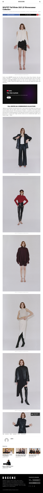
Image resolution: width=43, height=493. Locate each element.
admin (12, 438)
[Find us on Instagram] (32, 486)
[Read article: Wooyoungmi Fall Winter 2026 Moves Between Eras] (34, 451)
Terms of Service (12, 486)
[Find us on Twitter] (30, 486)
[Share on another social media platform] (39, 15)
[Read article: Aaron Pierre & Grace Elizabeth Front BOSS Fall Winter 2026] (21, 451)
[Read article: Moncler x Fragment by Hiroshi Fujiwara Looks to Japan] (8, 462)
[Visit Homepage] (21, 2)
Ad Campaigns (19, 452)
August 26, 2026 (5, 457)
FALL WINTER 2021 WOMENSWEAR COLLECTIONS (21, 106)
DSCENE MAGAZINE (6, 452)
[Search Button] (39, 1)
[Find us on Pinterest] (34, 486)
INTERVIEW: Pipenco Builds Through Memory (7, 455)
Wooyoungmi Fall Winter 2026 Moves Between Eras (34, 455)
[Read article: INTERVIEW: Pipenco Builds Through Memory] (8, 451)
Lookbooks (27, 11)
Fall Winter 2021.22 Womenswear (14, 11)
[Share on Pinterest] (37, 15)
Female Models (23, 11)
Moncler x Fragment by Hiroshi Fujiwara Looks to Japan (8, 467)
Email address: (30, 480)
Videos (31, 11)
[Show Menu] (3, 1)
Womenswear (35, 11)
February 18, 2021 (5, 11)
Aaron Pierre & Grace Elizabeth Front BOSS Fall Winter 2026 (21, 455)
